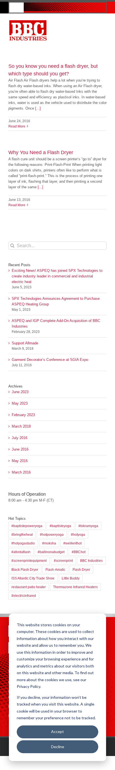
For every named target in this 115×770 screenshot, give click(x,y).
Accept (57, 731)
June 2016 (20, 449)
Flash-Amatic (55, 569)
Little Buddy (71, 578)
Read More (16, 126)
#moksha (49, 543)
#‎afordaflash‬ (20, 552)
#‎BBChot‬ (78, 552)
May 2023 (20, 403)
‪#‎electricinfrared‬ (23, 595)
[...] (38, 108)
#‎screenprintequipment (29, 560)
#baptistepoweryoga (26, 526)
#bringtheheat (22, 534)
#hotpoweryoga (52, 534)
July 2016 (19, 438)
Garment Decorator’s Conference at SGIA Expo (50, 360)
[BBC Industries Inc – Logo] (27, 21)
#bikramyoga (88, 526)
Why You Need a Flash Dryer (40, 152)
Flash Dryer (81, 569)
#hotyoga (78, 534)
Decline (57, 746)
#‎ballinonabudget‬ (51, 552)
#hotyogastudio (23, 543)
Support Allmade (25, 343)
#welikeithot (72, 543)
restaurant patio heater (28, 587)
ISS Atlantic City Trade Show (32, 578)
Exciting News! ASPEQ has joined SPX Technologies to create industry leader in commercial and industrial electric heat (57, 276)
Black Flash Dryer (24, 569)
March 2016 (21, 472)
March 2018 (21, 426)
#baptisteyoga (60, 526)
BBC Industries (91, 560)
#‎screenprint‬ (63, 560)
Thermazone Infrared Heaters (75, 587)
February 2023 (23, 415)
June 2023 (20, 392)
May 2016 (20, 461)
